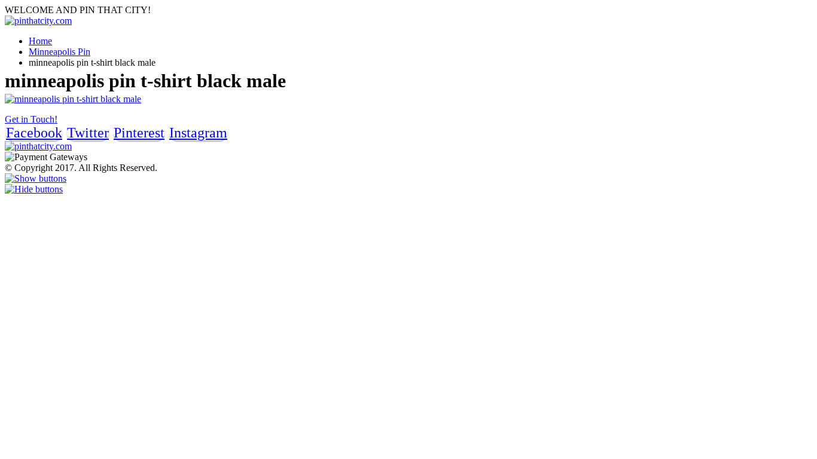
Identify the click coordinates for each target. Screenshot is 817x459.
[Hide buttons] (34, 189)
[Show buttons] (35, 178)
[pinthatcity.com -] (38, 21)
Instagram (198, 132)
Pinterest (139, 132)
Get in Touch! (31, 119)
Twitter (88, 132)
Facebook (34, 132)
